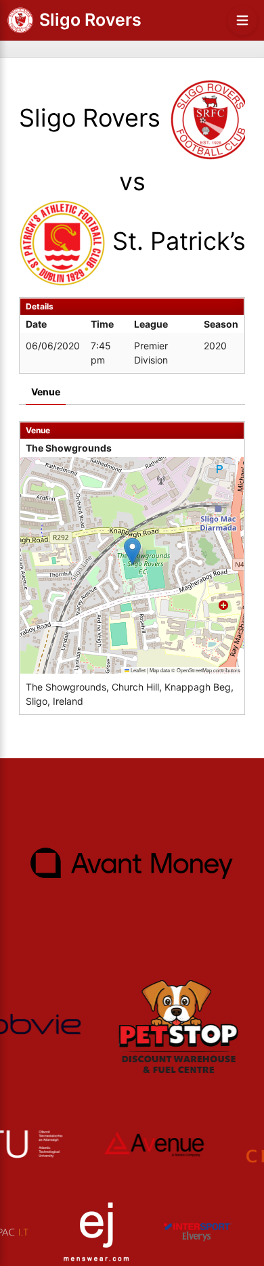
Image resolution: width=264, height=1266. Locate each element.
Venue (45, 391)
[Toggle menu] (242, 20)
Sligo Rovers (90, 19)
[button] (132, 551)
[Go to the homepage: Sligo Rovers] (20, 20)
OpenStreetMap (194, 670)
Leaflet (137, 670)
